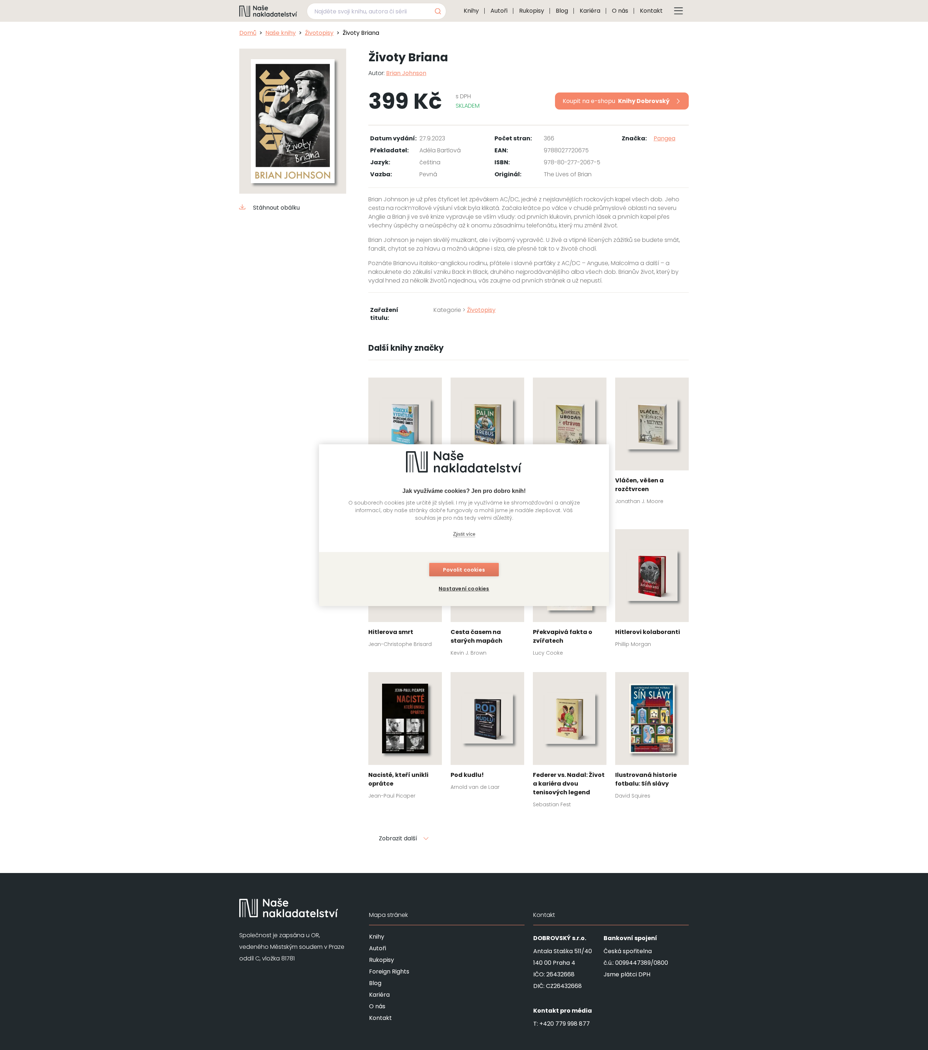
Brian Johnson (406, 73)
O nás (620, 11)
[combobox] (376, 11)
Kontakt (651, 11)
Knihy (471, 11)
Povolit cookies (464, 569)
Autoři (499, 11)
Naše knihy (280, 33)
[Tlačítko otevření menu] (678, 11)
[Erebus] (487, 439)
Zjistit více (464, 534)
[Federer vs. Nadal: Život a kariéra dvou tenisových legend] (569, 742)
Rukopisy (531, 11)
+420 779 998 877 (564, 1024)
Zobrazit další (398, 838)
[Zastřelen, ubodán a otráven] (569, 443)
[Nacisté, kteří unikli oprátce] (405, 737)
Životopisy (319, 33)
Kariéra (590, 11)
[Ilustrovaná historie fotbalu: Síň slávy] (652, 737)
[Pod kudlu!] (487, 733)
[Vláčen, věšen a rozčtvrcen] (652, 443)
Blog (562, 11)
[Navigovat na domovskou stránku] (268, 11)
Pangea (664, 138)
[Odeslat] (437, 11)
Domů (247, 33)
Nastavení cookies (464, 588)
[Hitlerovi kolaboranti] (652, 590)
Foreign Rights (389, 971)
